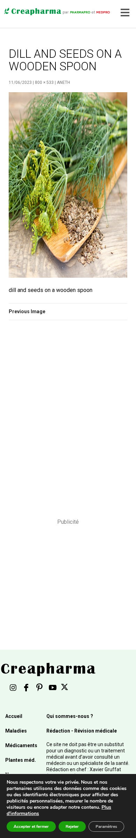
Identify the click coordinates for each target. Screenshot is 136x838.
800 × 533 (44, 82)
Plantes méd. (20, 760)
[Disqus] (68, 424)
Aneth (63, 82)
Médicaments (21, 745)
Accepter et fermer (31, 826)
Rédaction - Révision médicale (81, 731)
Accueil (13, 716)
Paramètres (106, 826)
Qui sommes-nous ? (69, 716)
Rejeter (72, 826)
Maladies (16, 731)
